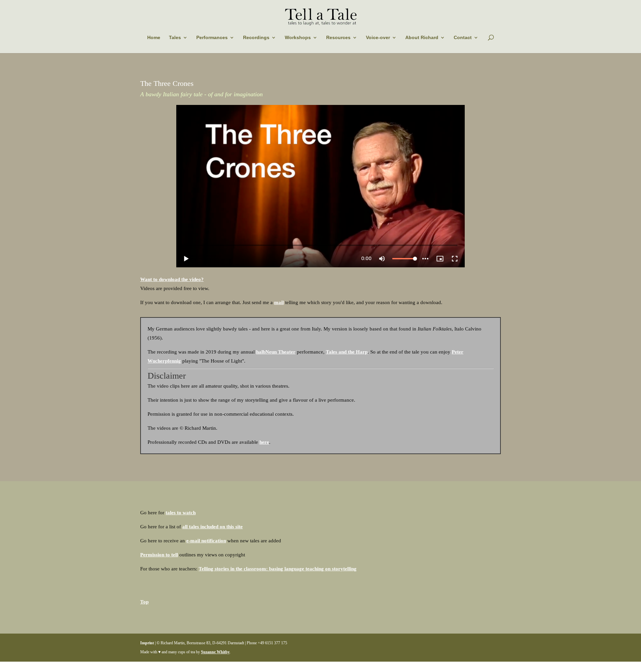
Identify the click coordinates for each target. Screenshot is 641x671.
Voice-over (378, 37)
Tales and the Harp (347, 352)
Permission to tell (159, 554)
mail (279, 302)
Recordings (256, 37)
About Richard (421, 37)
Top (144, 602)
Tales (175, 37)
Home (153, 37)
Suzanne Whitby (215, 652)
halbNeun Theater (275, 352)
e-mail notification (206, 540)
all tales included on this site (212, 526)
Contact (463, 37)
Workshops (298, 37)
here (264, 442)
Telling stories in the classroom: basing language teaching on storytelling (278, 568)
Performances (212, 37)
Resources (338, 37)
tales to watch (181, 512)
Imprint (147, 643)
